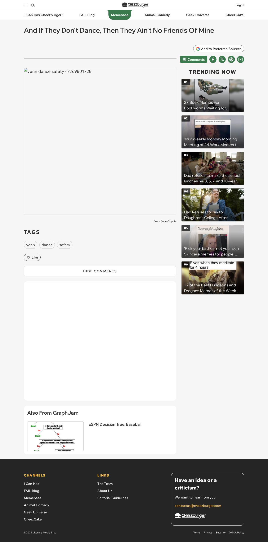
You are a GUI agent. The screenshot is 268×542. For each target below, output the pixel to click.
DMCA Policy (236, 532)
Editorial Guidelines (112, 498)
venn (30, 244)
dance (47, 244)
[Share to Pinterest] (231, 59)
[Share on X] (222, 59)
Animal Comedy (36, 505)
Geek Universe (35, 512)
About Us (104, 491)
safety (64, 244)
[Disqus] (100, 343)
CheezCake (33, 519)
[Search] (33, 5)
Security (220, 532)
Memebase (32, 498)
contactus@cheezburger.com (198, 506)
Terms (196, 532)
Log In (240, 5)
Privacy (208, 532)
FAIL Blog (31, 491)
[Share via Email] (240, 59)
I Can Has (31, 484)
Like (35, 257)
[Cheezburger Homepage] (135, 5)
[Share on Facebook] (212, 59)
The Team (105, 484)
